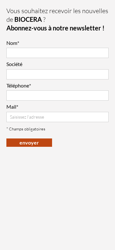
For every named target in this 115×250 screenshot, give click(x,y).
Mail (12, 107)
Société (14, 64)
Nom (12, 43)
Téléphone (18, 85)
